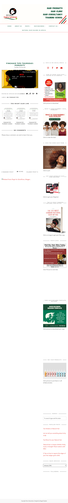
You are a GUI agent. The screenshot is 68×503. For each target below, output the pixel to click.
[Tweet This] (27, 93)
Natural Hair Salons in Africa (34, 30)
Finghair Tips (14, 97)
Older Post (32, 172)
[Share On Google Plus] (33, 93)
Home (10, 26)
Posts (27, 26)
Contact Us (53, 26)
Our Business (39, 26)
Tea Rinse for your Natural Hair (52, 440)
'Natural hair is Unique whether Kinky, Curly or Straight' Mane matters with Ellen (54, 447)
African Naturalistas (30, 501)
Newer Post (8, 172)
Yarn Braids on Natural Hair (51, 429)
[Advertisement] (14, 43)
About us (18, 26)
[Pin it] (36, 93)
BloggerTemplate (43, 501)
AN (8, 97)
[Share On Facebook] (30, 93)
